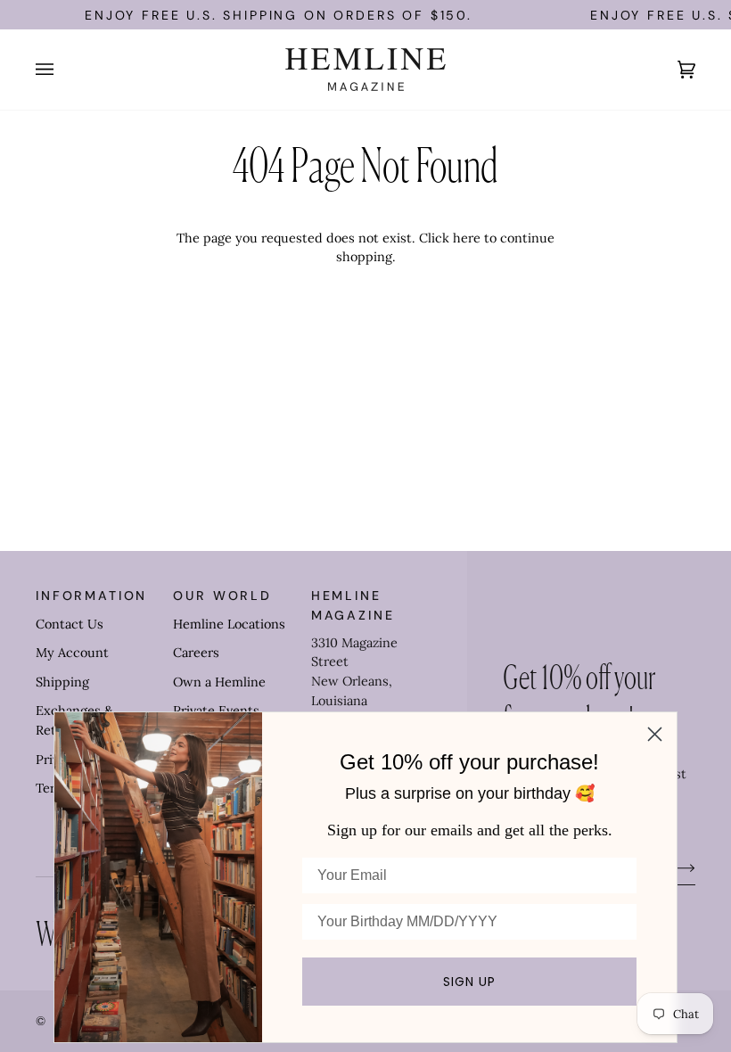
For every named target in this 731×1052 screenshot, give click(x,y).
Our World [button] (222, 596)
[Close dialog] (654, 734)
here (466, 238)
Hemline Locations (229, 624)
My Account (72, 653)
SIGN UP (469, 981)
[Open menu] (62, 69)
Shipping (62, 682)
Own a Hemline (219, 682)
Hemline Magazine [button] (353, 605)
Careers (196, 653)
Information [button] (91, 596)
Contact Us (69, 624)
